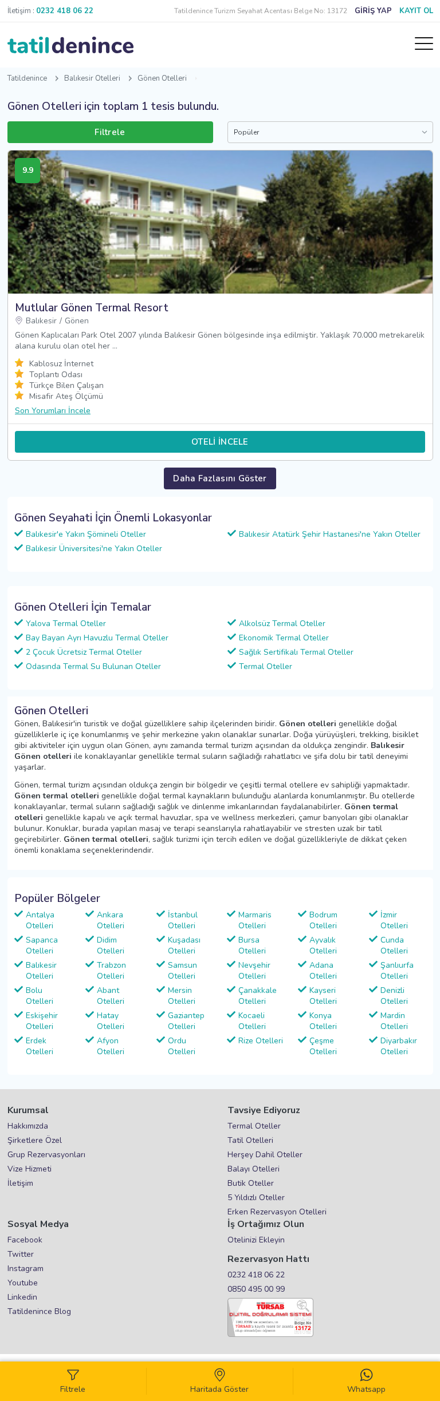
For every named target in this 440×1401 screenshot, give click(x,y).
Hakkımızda (27, 1126)
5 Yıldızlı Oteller (256, 1197)
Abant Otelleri (110, 996)
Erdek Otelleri (39, 1046)
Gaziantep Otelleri (186, 1021)
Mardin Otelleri (394, 1021)
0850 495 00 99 (256, 1289)
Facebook (24, 1239)
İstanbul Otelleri (183, 920)
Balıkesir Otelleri (92, 78)
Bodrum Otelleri (323, 920)
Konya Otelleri (323, 1021)
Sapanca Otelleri (42, 945)
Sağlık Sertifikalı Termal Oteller (296, 652)
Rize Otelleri (260, 1040)
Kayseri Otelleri (323, 996)
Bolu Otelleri (39, 996)
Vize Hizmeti (29, 1168)
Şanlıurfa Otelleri (397, 971)
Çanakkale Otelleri (257, 996)
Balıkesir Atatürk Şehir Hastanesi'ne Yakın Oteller (330, 534)
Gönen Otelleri (162, 78)
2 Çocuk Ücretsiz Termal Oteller (84, 652)
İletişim (20, 1183)
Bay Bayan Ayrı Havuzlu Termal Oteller (97, 637)
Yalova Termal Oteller (66, 623)
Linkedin (22, 1297)
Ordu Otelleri (181, 1046)
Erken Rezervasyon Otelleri (277, 1211)
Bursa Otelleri (252, 945)
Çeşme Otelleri (323, 1046)
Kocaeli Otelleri (252, 1021)
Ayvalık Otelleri (323, 945)
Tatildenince (27, 78)
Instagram (25, 1268)
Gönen (77, 320)
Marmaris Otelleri (255, 920)
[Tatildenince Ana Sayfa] (70, 45)
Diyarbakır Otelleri (398, 1046)
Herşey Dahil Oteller (264, 1154)
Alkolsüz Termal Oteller (282, 623)
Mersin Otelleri (181, 996)
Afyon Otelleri (110, 1046)
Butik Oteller (250, 1183)
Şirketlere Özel (34, 1140)
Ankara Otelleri (110, 920)
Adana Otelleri (323, 971)
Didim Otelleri (110, 945)
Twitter (20, 1254)
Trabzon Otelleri (111, 971)
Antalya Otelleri (40, 920)
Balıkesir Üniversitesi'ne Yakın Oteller (94, 548)
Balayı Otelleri (253, 1168)
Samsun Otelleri (182, 971)
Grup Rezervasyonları (46, 1154)
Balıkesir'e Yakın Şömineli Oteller (86, 534)
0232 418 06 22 (256, 1274)
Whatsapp (366, 1389)
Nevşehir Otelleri (254, 971)
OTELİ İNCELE (220, 442)
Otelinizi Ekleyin (256, 1239)
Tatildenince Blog (39, 1311)
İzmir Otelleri (394, 920)
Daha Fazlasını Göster (219, 478)
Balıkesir (41, 320)
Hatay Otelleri (110, 1021)
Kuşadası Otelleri (184, 945)
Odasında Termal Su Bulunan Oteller (93, 666)
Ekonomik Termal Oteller (284, 637)
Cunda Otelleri (394, 945)
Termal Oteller (265, 666)
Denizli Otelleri (394, 996)
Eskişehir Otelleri (42, 1021)
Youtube (22, 1282)
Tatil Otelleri (250, 1140)
